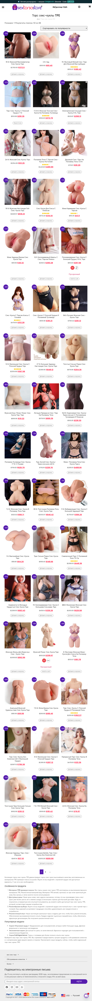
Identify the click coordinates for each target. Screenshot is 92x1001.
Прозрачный (74, 274)
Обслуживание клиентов (16, 959)
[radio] (72, 267)
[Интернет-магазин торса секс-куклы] (27, 7)
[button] (3, 7)
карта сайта (50, 997)
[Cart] (89, 6)
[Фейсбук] (7, 987)
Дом (38, 19)
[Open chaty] (86, 995)
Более (9, 964)
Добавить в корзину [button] (17, 74)
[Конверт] (17, 987)
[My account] (79, 7)
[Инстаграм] (12, 987)
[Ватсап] (22, 987)
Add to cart (74, 279)
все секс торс (12, 955)
